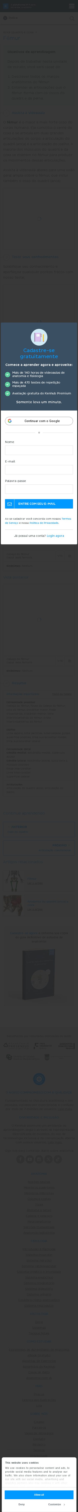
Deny (22, 1504)
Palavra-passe (15, 481)
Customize (54, 1504)
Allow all (39, 1494)
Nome (9, 442)
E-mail (10, 461)
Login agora (55, 536)
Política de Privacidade (44, 523)
